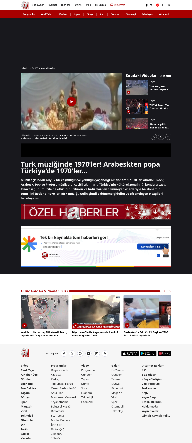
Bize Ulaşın (149, 374)
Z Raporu (57, 434)
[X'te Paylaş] (154, 137)
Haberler (24, 68)
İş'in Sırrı (56, 424)
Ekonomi (115, 14)
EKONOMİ (65, 5)
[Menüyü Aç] (169, 5)
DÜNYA (78, 5)
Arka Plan (57, 393)
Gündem (62, 14)
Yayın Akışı (149, 397)
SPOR (88, 5)
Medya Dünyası (61, 420)
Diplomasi (57, 411)
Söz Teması (58, 415)
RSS (144, 370)
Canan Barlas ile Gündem (66, 388)
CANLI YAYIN (120, 4)
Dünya (90, 14)
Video (24, 365)
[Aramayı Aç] (163, 5)
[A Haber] (25, 5)
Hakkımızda (150, 406)
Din (23, 424)
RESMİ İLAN (100, 5)
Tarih (24, 429)
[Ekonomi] (135, 5)
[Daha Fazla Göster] (168, 137)
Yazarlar (26, 438)
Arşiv (145, 393)
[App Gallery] (164, 353)
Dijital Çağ (57, 429)
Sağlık (25, 434)
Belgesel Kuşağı (61, 406)
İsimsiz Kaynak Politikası (156, 415)
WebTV (35, 68)
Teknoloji (131, 14)
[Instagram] (80, 353)
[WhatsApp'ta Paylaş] (161, 137)
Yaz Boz (56, 374)
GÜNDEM (52, 5)
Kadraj (55, 379)
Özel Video (46, 14)
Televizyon (147, 14)
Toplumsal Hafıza (62, 384)
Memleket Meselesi (63, 397)
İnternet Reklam (153, 365)
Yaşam (77, 14)
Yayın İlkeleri (150, 411)
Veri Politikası (151, 384)
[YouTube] (88, 353)
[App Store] (130, 353)
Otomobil (164, 14)
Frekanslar (149, 388)
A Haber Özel (29, 374)
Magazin (26, 406)
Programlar (29, 14)
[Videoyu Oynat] (71, 101)
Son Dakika (28, 388)
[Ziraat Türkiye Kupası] (158, 5)
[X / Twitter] (72, 353)
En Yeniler (117, 370)
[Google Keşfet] (96, 246)
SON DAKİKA (38, 5)
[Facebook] (64, 353)
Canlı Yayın (28, 370)
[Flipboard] (97, 353)
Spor (102, 14)
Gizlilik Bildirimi (152, 402)
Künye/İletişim (152, 379)
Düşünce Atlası (60, 370)
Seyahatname (59, 402)
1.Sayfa (55, 438)
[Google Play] (148, 353)
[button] (164, 291)
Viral (24, 411)
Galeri (115, 365)
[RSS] (105, 353)
